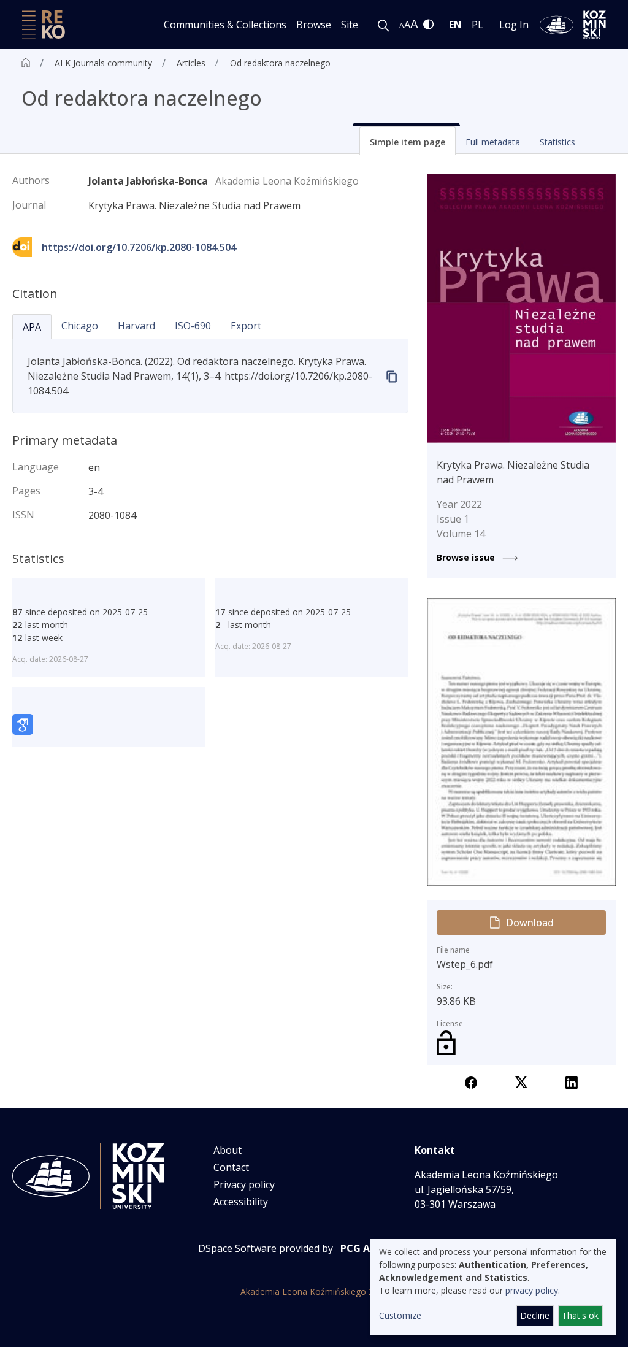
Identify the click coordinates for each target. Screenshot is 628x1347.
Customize (400, 1315)
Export (246, 325)
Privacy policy (244, 1184)
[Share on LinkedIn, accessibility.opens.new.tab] (571, 1081)
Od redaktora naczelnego (280, 63)
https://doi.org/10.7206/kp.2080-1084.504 (139, 247)
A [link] (401, 25)
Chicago (79, 325)
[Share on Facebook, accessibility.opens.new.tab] (471, 1081)
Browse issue (467, 557)
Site (349, 24)
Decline (535, 1315)
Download (530, 922)
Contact (231, 1167)
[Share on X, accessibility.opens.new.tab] (521, 1081)
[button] (407, 140)
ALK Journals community (103, 63)
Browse (313, 24)
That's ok (580, 1315)
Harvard (136, 325)
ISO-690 (193, 325)
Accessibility (240, 1201)
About (227, 1150)
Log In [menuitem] (514, 24)
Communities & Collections (225, 24)
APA (32, 327)
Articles (191, 63)
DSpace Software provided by (265, 1248)
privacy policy (531, 1290)
